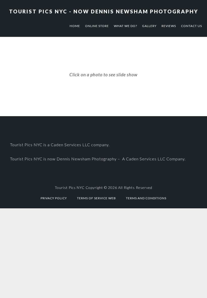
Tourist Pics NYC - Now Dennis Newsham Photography (103, 11)
